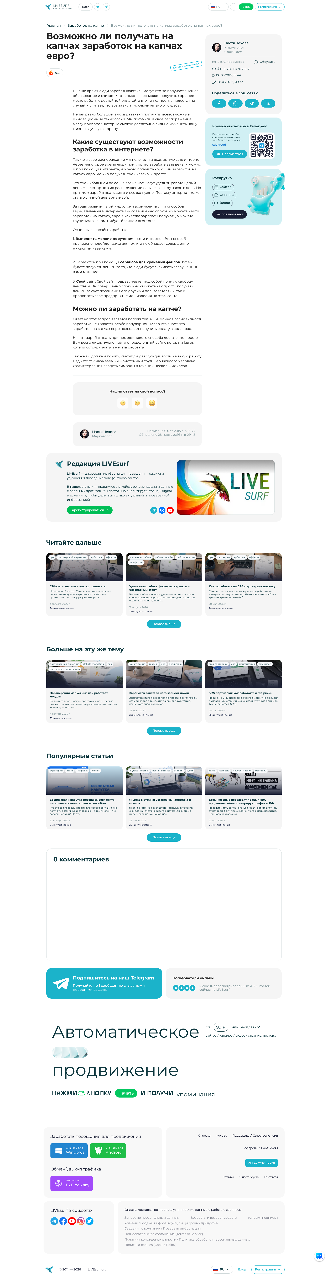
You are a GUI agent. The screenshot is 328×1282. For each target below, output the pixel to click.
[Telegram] (106, 6)
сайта (69, 770)
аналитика (175, 664)
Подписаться (232, 154)
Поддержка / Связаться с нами (255, 1135)
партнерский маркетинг (72, 557)
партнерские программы (65, 669)
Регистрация (267, 6)
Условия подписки (263, 1218)
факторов (260, 770)
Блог (85, 6)
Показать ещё (164, 624)
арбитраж (96, 557)
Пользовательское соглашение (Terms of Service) (163, 1234)
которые (224, 770)
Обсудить (267, 62)
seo (163, 664)
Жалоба (221, 1135)
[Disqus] (164, 910)
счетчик (178, 770)
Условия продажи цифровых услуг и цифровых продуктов (171, 1223)
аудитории (56, 770)
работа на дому (185, 557)
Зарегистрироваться (87, 510)
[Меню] (233, 6)
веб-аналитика (161, 770)
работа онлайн (164, 557)
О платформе (249, 1177)
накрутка (82, 770)
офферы (111, 557)
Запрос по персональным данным (152, 1218)
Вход (246, 6)
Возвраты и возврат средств (214, 1218)
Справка (204, 1135)
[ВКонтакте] (97, 6)
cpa (52, 557)
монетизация (137, 664)
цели (190, 770)
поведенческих (242, 770)
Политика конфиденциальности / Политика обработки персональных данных (187, 1239)
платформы (136, 562)
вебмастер (265, 664)
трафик (153, 664)
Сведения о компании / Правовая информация (162, 1228)
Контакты (271, 1177)
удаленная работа (140, 557)
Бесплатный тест (229, 214)
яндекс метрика (139, 770)
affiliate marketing (93, 664)
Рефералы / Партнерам (260, 1148)
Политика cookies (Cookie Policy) (150, 1245)
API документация (261, 1162)
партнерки (223, 557)
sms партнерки (218, 664)
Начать (126, 1093)
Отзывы (228, 1177)
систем (95, 770)
